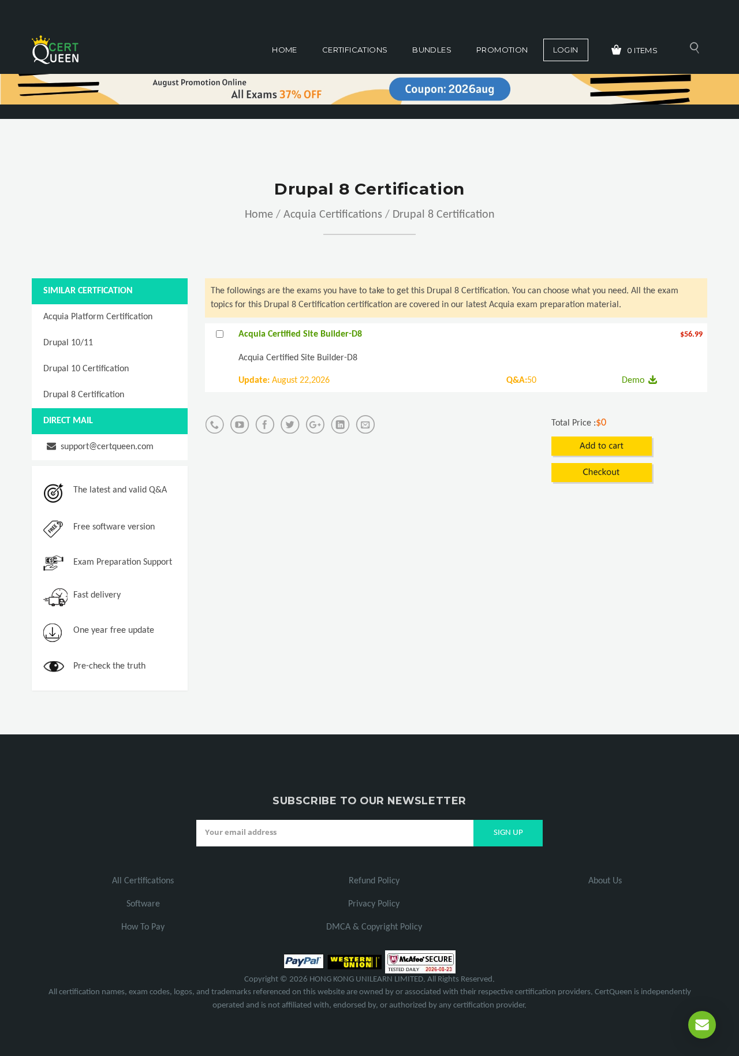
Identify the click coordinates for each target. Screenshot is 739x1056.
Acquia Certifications (332, 215)
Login (565, 49)
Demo (633, 380)
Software (143, 904)
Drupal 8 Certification (444, 215)
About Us (605, 881)
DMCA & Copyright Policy (374, 927)
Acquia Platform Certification (97, 317)
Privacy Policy (374, 904)
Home (284, 49)
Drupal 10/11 (68, 343)
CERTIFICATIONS (354, 49)
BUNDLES (431, 49)
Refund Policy (374, 881)
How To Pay (143, 927)
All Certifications (143, 881)
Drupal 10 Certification (86, 369)
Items (642, 50)
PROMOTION (502, 49)
